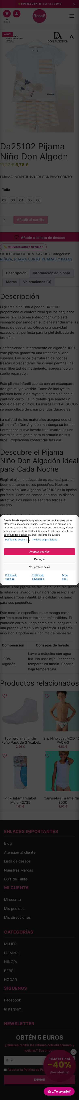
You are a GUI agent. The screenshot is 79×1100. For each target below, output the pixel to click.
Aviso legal (65, 577)
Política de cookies (16, 539)
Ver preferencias (39, 567)
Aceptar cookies (39, 551)
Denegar (39, 559)
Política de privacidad (45, 539)
